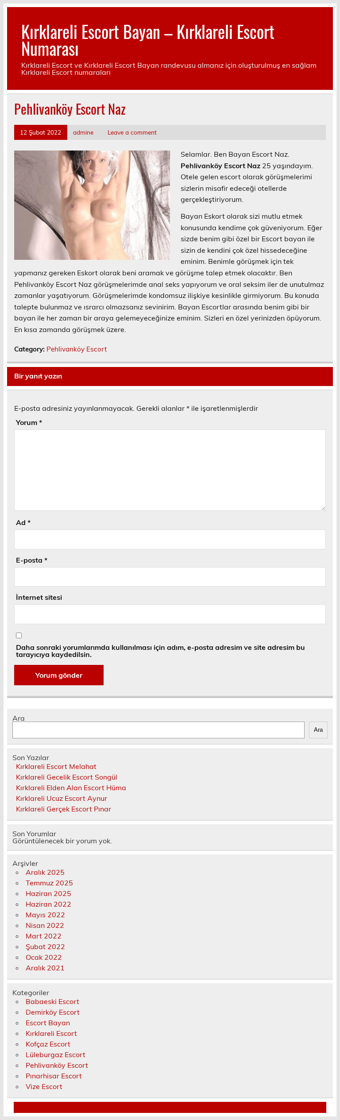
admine (83, 132)
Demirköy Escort (53, 1012)
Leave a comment (132, 132)
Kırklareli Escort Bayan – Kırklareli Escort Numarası (147, 40)
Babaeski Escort (52, 1001)
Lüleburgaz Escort (55, 1054)
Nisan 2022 (45, 925)
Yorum (29, 422)
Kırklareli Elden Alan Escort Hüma (71, 787)
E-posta (31, 560)
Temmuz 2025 (49, 882)
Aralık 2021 (45, 967)
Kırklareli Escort (51, 1033)
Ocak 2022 (44, 957)
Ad (23, 522)
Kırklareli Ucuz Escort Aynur (61, 798)
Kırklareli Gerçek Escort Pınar (63, 808)
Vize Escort (44, 1086)
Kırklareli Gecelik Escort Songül (66, 776)
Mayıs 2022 (45, 914)
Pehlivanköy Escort (76, 349)
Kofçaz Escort (48, 1043)
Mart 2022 (44, 935)
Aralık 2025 (45, 872)
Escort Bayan (48, 1022)
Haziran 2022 (48, 904)
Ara (18, 718)
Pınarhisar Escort (54, 1075)
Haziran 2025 (48, 893)
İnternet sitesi (39, 597)
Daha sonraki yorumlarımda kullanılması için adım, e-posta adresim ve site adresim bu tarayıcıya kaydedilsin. (160, 651)
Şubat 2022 (45, 946)
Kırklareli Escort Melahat (56, 766)
